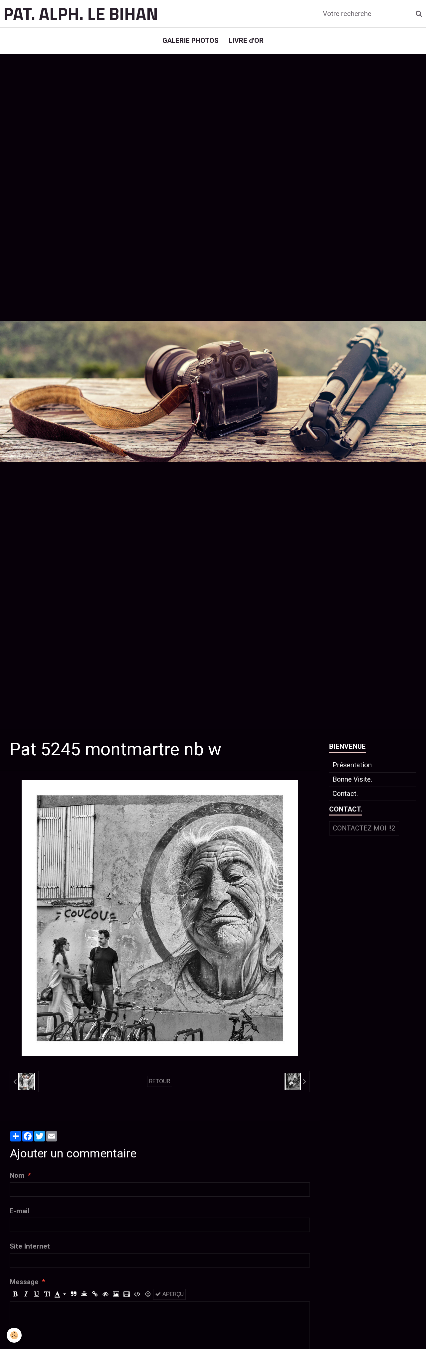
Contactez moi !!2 (364, 828)
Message (24, 1282)
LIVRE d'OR (246, 41)
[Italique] (25, 1294)
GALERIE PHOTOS (190, 41)
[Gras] (15, 1294)
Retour (159, 1081)
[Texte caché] (105, 1294)
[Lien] (94, 1294)
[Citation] (73, 1294)
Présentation (352, 765)
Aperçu (172, 1294)
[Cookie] (14, 1335)
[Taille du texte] (47, 1294)
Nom (17, 1175)
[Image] (115, 1294)
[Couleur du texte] (60, 1294)
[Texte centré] (84, 1294)
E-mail (19, 1211)
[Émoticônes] (147, 1294)
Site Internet (30, 1246)
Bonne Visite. (352, 779)
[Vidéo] (126, 1294)
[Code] (137, 1294)
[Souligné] (36, 1294)
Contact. (345, 794)
